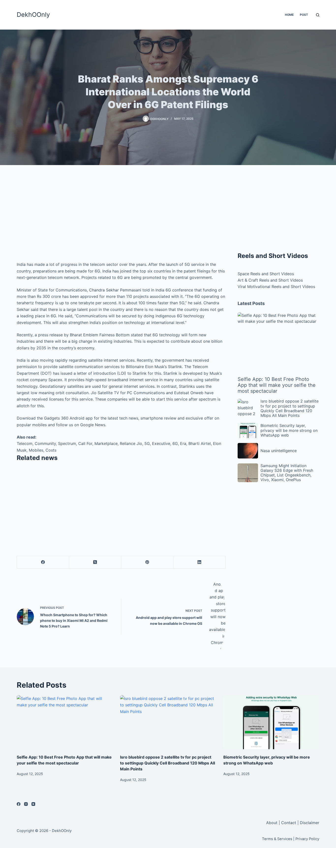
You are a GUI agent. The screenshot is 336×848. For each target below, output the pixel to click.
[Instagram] (26, 804)
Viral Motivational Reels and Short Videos (276, 286)
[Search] (317, 15)
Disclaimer (309, 822)
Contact (288, 822)
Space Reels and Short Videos (266, 273)
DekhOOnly (33, 14)
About (272, 822)
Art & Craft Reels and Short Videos (270, 280)
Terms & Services (277, 839)
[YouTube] (33, 804)
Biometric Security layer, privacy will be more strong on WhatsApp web (289, 430)
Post (304, 15)
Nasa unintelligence (278, 450)
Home (289, 15)
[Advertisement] (121, 214)
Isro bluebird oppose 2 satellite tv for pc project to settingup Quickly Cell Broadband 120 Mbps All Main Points (289, 408)
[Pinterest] (147, 562)
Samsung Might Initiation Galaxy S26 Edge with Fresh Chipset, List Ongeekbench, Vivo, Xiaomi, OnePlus (286, 472)
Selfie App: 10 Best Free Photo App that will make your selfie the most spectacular (277, 385)
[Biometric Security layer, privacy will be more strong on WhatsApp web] (271, 722)
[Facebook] (43, 562)
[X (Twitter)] (95, 562)
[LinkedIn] (199, 562)
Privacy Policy (307, 839)
